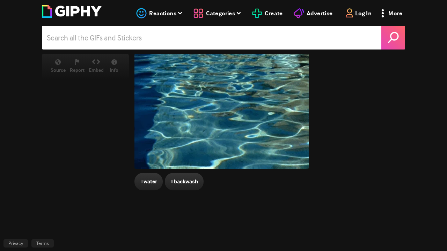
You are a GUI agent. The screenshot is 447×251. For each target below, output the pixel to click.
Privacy (15, 243)
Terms (42, 243)
